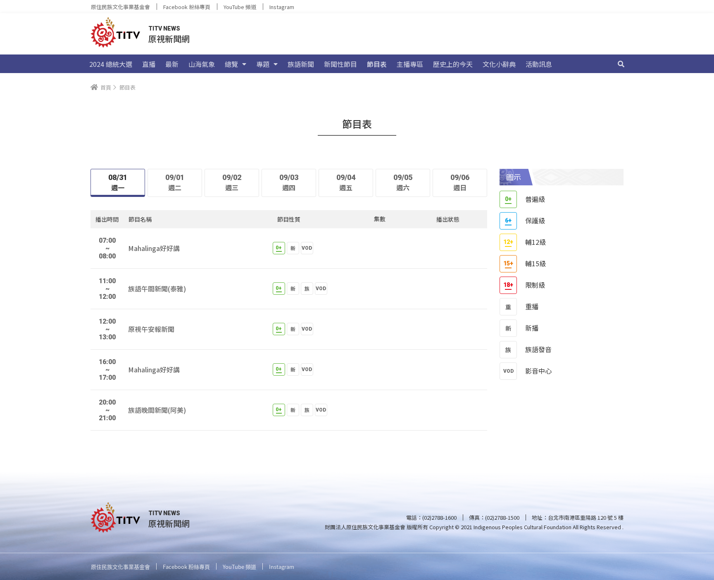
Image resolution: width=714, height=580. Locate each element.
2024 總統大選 (110, 64)
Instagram (281, 7)
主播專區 (410, 64)
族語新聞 (301, 64)
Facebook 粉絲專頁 (186, 7)
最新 (171, 64)
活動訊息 (539, 64)
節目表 (377, 64)
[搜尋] (621, 64)
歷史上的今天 (453, 64)
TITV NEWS (164, 28)
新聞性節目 (340, 64)
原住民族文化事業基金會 (120, 7)
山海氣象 (201, 64)
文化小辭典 (499, 64)
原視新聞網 (169, 39)
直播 (148, 64)
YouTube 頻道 (240, 7)
